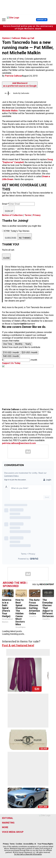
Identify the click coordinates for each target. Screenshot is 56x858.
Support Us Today (11, 363)
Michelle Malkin (10, 110)
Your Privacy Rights (45, 844)
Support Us (41, 20)
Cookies (19, 844)
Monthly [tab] (19, 344)
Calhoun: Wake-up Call (23, 38)
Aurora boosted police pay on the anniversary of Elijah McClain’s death (28, 27)
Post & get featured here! (18, 645)
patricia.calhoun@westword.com (19, 443)
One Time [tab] (7, 344)
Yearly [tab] (28, 344)
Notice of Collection (12, 215)
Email (5, 204)
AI (35, 844)
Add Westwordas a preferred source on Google (20, 84)
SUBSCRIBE (10, 238)
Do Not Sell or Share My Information (28, 854)
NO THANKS (25, 238)
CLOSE (6, 258)
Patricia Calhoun (13, 76)
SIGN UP (9, 211)
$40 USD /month (11, 356)
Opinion (6, 38)
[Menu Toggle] (4, 19)
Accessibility (28, 844)
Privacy (37, 215)
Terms (27, 215)
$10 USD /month (11, 352)
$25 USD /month (29, 352)
